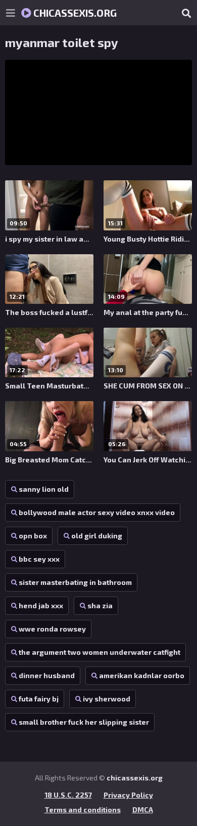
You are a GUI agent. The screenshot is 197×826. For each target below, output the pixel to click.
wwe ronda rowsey (52, 628)
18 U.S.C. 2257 (68, 795)
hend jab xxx (41, 605)
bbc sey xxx (39, 559)
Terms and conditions (82, 809)
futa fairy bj (39, 698)
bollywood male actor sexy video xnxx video (97, 512)
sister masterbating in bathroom (75, 582)
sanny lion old (44, 489)
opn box (33, 535)
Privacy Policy (128, 795)
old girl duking (96, 535)
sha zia (100, 605)
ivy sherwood (106, 698)
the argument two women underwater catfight (99, 652)
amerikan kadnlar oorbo (141, 675)
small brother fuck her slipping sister (84, 722)
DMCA (142, 809)
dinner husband (47, 675)
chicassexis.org (74, 13)
